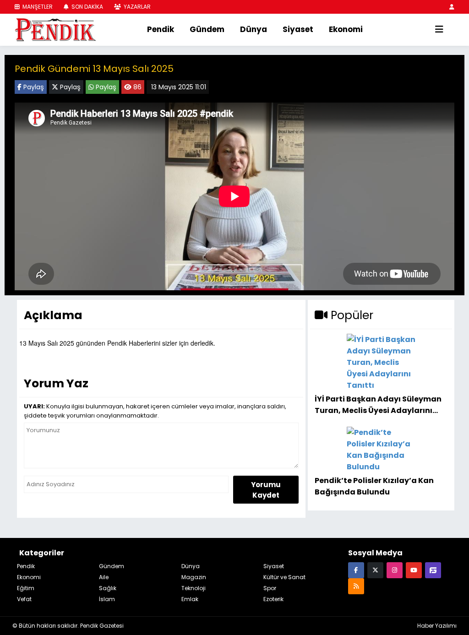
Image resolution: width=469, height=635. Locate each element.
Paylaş (33, 87)
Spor (269, 588)
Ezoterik (273, 599)
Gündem (207, 29)
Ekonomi (346, 29)
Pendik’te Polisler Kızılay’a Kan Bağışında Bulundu (374, 486)
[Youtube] (414, 569)
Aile (104, 577)
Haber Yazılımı (437, 626)
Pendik (160, 29)
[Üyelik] (451, 7)
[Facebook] (356, 569)
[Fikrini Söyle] (433, 569)
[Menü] (439, 29)
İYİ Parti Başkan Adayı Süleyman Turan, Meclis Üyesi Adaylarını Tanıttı (378, 404)
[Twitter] (375, 569)
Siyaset (298, 29)
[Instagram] (395, 569)
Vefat (24, 599)
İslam (107, 599)
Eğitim (25, 588)
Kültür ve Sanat (284, 577)
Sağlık (107, 588)
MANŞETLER (37, 7)
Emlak (189, 599)
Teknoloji (193, 588)
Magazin (193, 577)
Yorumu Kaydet (266, 490)
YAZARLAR (136, 7)
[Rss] (356, 585)
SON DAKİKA (86, 7)
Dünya (253, 29)
